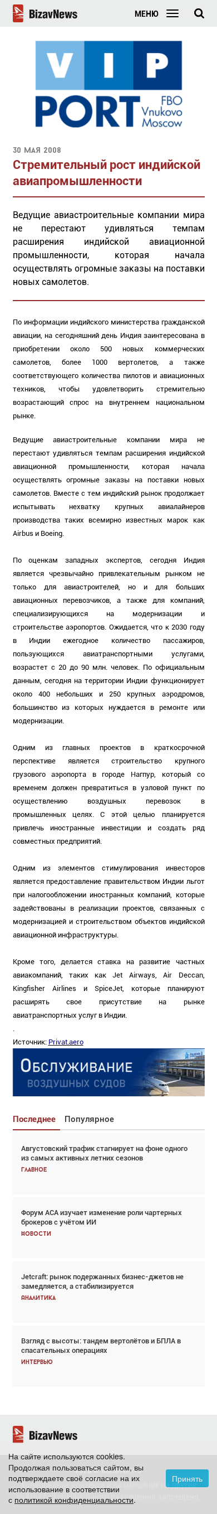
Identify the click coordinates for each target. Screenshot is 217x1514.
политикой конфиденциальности (74, 1499)
